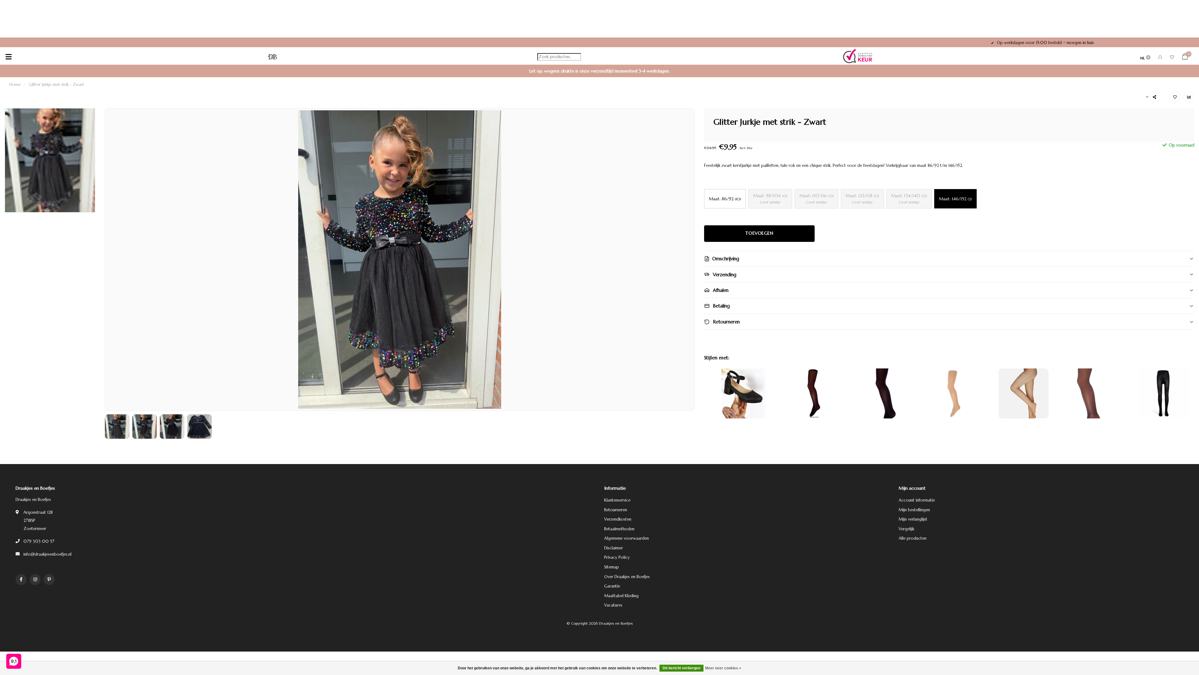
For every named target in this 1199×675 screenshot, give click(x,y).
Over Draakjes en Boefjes (627, 576)
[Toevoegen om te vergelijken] (1188, 96)
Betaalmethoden (619, 529)
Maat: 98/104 (770, 198)
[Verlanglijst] (1172, 58)
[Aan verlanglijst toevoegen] (1174, 96)
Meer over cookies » (723, 668)
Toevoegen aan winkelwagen (759, 233)
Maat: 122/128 (862, 198)
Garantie (612, 586)
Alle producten (912, 538)
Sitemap (611, 567)
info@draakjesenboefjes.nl (47, 554)
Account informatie (917, 500)
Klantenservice (617, 500)
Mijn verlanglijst (913, 519)
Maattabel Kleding (621, 595)
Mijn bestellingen (914, 509)
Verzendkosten (617, 519)
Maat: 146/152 (955, 199)
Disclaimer (613, 548)
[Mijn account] (1160, 58)
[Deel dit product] (1154, 96)
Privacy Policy (617, 557)
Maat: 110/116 (816, 198)
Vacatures (613, 605)
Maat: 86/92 (725, 199)
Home (15, 84)
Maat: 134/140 (909, 198)
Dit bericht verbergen (681, 668)
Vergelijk (906, 529)
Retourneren (615, 509)
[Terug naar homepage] (272, 56)
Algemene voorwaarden (626, 538)
